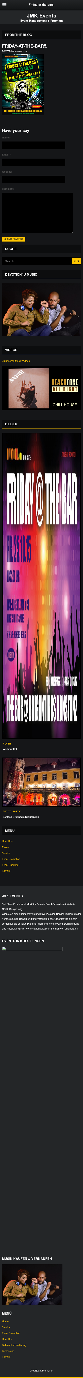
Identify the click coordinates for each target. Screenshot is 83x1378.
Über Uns (7, 841)
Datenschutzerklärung (14, 1345)
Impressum (8, 1351)
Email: (6, 154)
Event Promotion (11, 859)
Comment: (8, 188)
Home (5, 1321)
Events (5, 847)
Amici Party (12, 811)
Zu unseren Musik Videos (16, 360)
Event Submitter (10, 864)
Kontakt (6, 870)
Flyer (7, 743)
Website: (7, 171)
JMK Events (41, 15)
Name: (6, 137)
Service (6, 853)
